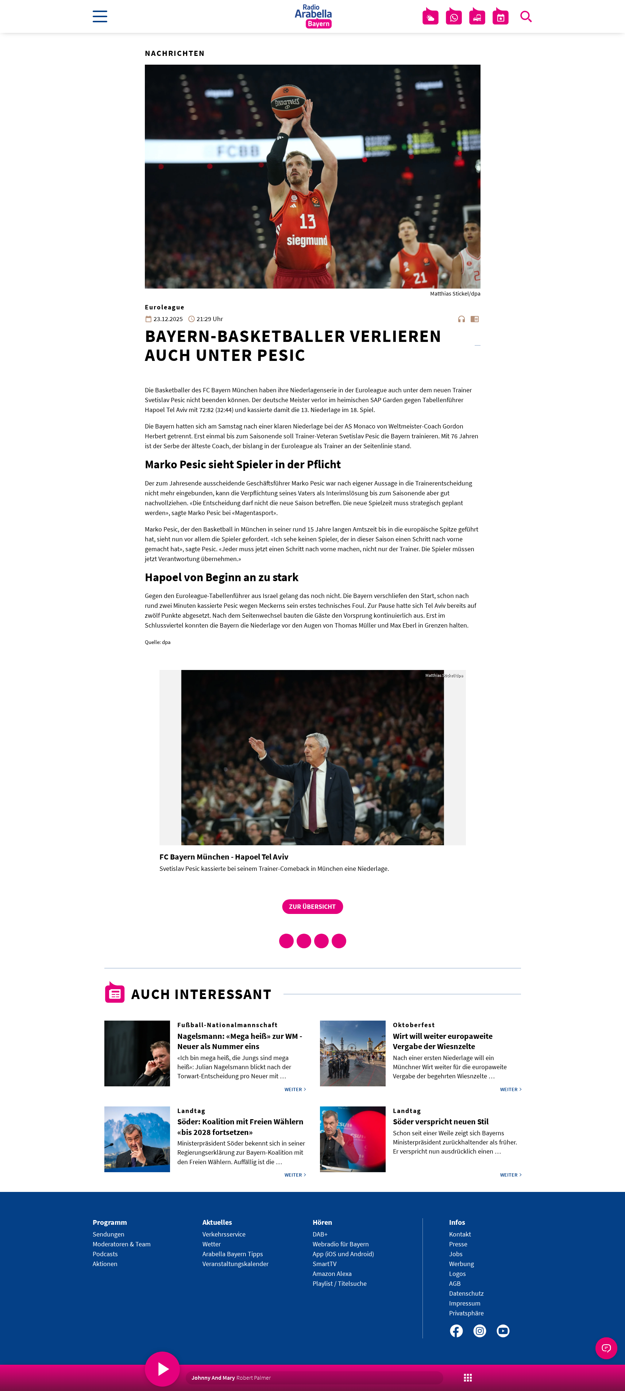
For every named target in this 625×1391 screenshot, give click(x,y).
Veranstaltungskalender (235, 1263)
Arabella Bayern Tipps (232, 1254)
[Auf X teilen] (304, 941)
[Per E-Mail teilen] (339, 941)
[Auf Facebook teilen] (286, 941)
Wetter (211, 1244)
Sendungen (108, 1234)
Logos (457, 1273)
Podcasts (105, 1254)
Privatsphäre (466, 1313)
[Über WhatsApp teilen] (321, 941)
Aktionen (105, 1263)
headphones (461, 319)
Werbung (461, 1263)
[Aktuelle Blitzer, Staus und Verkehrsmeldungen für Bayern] (477, 18)
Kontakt (460, 1234)
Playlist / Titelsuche (340, 1283)
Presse (458, 1244)
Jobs (456, 1254)
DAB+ (320, 1234)
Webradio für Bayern (341, 1244)
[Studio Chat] (454, 18)
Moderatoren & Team (122, 1244)
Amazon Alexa (332, 1273)
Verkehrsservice (224, 1234)
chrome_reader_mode (474, 319)
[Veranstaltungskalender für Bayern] (500, 18)
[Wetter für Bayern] (430, 18)
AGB (455, 1283)
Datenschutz (466, 1293)
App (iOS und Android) (343, 1254)
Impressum (465, 1303)
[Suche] (526, 16)
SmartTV (324, 1263)
